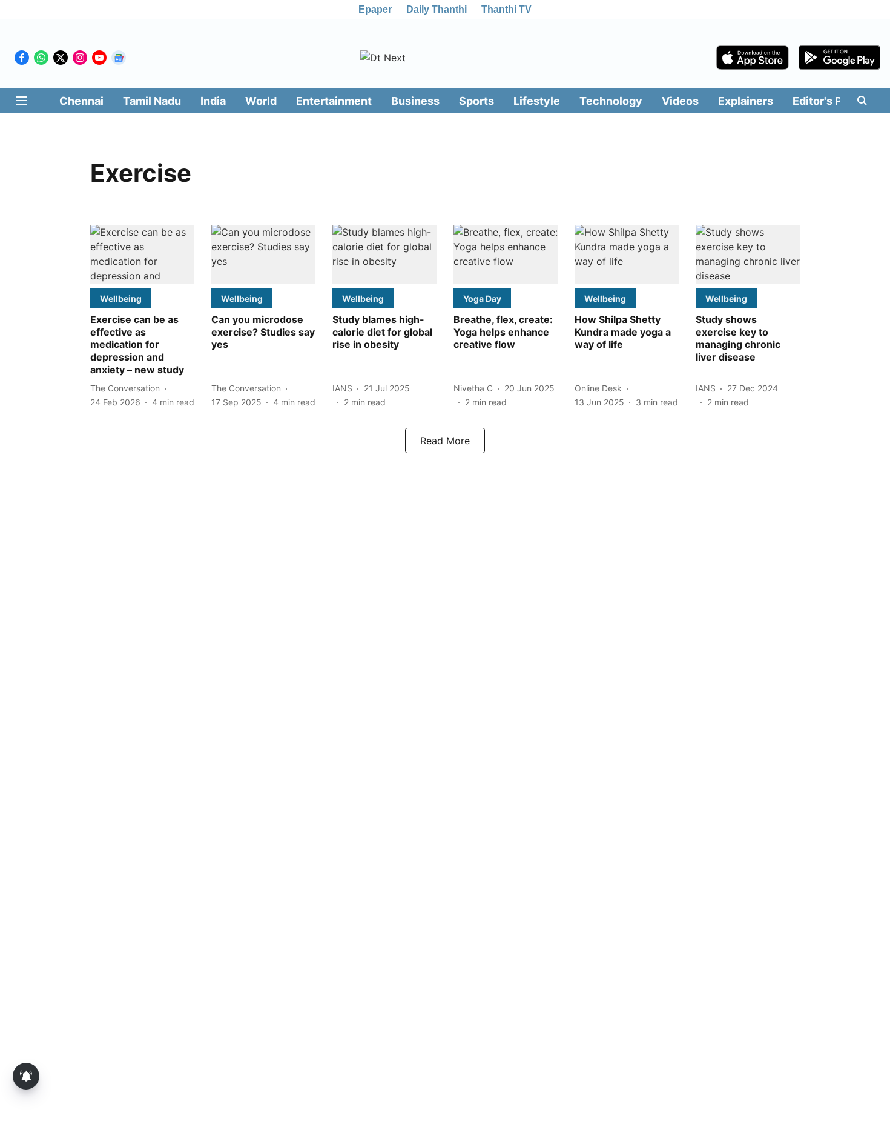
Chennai (81, 101)
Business (415, 101)
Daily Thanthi (436, 9)
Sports (476, 101)
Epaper (375, 9)
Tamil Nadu (152, 101)
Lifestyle (536, 101)
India (213, 101)
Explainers (745, 101)
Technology (610, 101)
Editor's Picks (828, 101)
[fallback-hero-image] (142, 254)
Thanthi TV (506, 9)
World (261, 101)
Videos (680, 101)
